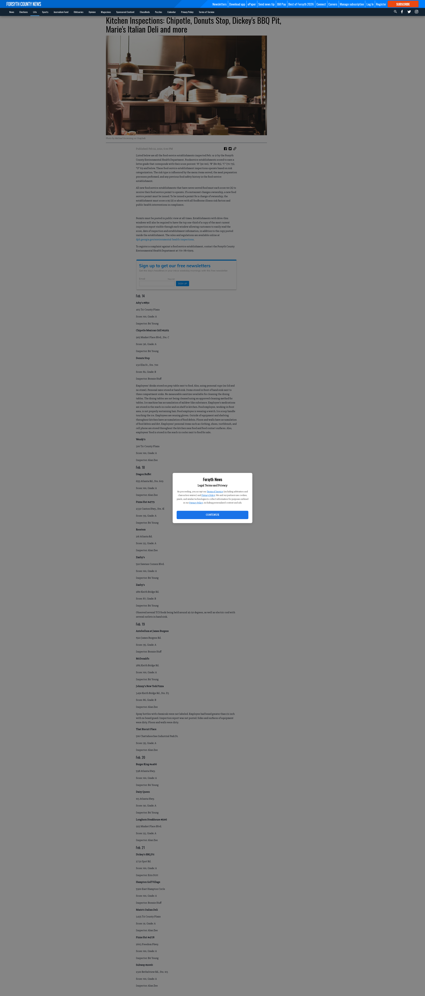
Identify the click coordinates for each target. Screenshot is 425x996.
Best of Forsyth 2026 (301, 4)
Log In (370, 4)
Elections (23, 12)
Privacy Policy (208, 495)
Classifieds (145, 12)
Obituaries (78, 12)
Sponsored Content (125, 12)
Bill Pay (281, 4)
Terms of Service (215, 491)
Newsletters (219, 4)
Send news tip (266, 4)
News (11, 12)
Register (381, 4)
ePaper (252, 4)
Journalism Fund (61, 12)
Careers (332, 4)
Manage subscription (352, 4)
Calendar (171, 12)
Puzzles (158, 12)
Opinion (92, 12)
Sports (45, 12)
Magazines (106, 12)
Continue (212, 514)
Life (35, 12)
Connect (321, 4)
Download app (237, 4)
